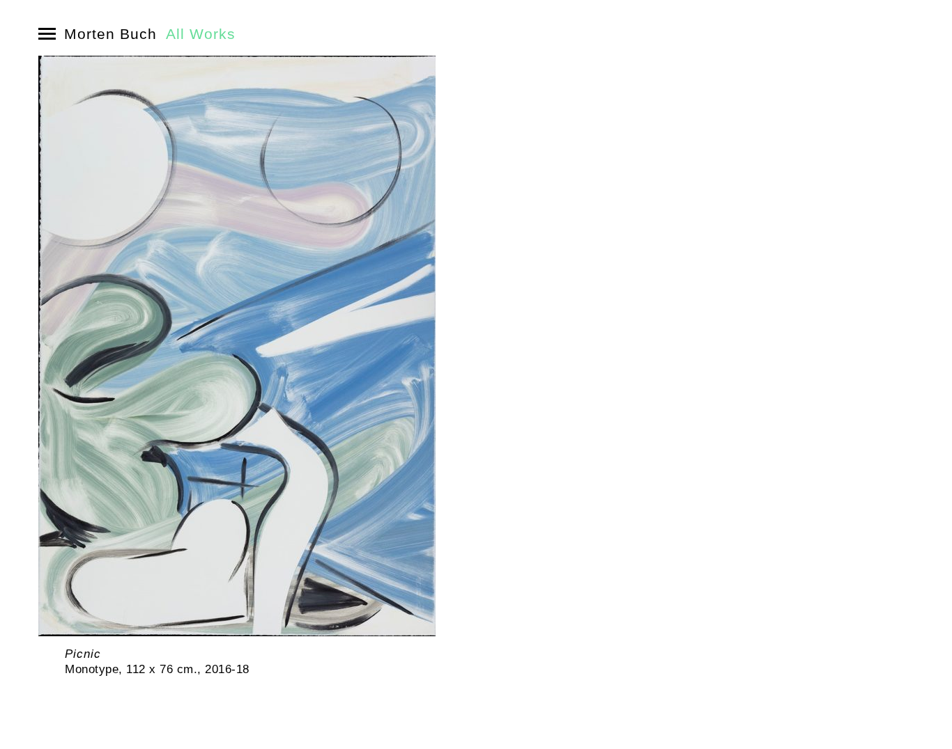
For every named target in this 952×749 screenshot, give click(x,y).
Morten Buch (110, 34)
